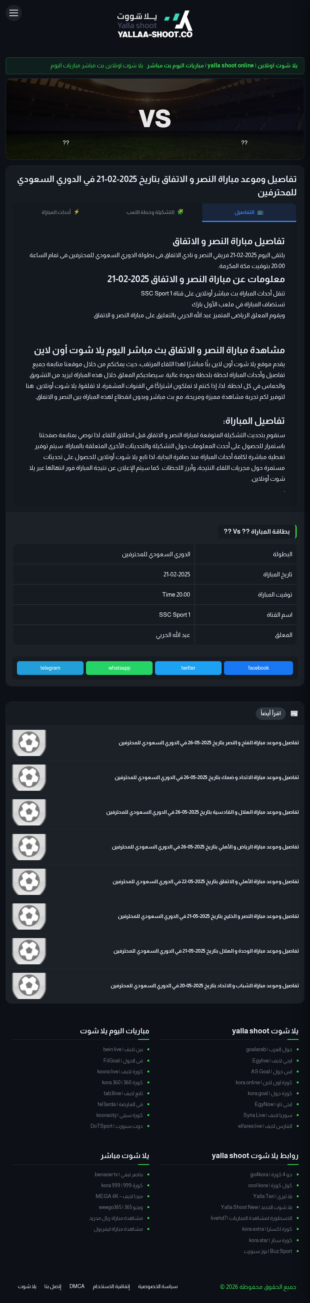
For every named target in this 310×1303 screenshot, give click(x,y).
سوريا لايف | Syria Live (267, 1115)
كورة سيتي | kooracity (119, 1115)
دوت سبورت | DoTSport (116, 1126)
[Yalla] (155, 24)
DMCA (77, 1286)
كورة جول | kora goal (270, 1093)
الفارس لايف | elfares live (265, 1126)
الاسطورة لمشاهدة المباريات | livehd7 (251, 1218)
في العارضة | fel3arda (120, 1104)
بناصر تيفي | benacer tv (119, 1174)
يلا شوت (27, 1286)
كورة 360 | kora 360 (122, 1082)
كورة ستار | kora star (270, 1240)
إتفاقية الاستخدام (111, 1286)
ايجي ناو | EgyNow (273, 1104)
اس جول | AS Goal (271, 1071)
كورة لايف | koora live (120, 1071)
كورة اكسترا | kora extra (267, 1229)
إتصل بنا (52, 1286)
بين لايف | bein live (123, 1049)
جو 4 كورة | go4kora (271, 1174)
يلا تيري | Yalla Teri (272, 1196)
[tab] (249, 212)
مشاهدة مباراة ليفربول (118, 1229)
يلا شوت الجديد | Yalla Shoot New (256, 1207)
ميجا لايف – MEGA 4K (119, 1196)
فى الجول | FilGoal (123, 1061)
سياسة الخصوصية (158, 1286)
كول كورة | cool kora (270, 1185)
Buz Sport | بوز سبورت (268, 1251)
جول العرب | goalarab (269, 1049)
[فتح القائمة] (14, 13)
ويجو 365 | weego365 (121, 1207)
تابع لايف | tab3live (123, 1093)
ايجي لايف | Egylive (272, 1061)
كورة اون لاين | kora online (264, 1082)
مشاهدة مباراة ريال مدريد (116, 1218)
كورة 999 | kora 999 (122, 1185)
